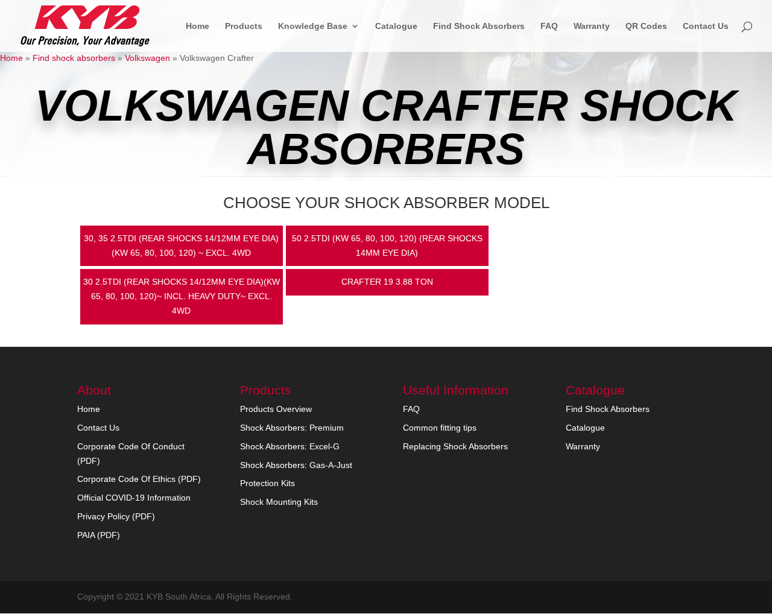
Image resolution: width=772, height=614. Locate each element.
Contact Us (706, 26)
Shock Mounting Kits (279, 502)
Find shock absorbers (74, 58)
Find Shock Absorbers (479, 26)
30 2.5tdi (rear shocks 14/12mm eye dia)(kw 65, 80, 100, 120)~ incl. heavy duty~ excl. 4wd (181, 296)
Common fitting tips (439, 427)
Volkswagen (147, 58)
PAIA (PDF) (98, 535)
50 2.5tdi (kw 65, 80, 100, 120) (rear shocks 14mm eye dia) (387, 245)
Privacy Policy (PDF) (116, 516)
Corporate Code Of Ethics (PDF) (139, 479)
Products (243, 26)
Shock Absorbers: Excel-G (290, 446)
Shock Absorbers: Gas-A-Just (296, 465)
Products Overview (276, 409)
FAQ (549, 26)
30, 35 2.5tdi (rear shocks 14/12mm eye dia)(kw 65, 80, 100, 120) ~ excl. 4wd (181, 245)
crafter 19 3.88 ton (387, 281)
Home (197, 26)
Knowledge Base (312, 26)
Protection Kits (267, 483)
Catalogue (396, 26)
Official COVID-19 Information (134, 497)
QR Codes (646, 26)
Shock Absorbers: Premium (292, 427)
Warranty (592, 26)
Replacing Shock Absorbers (455, 446)
